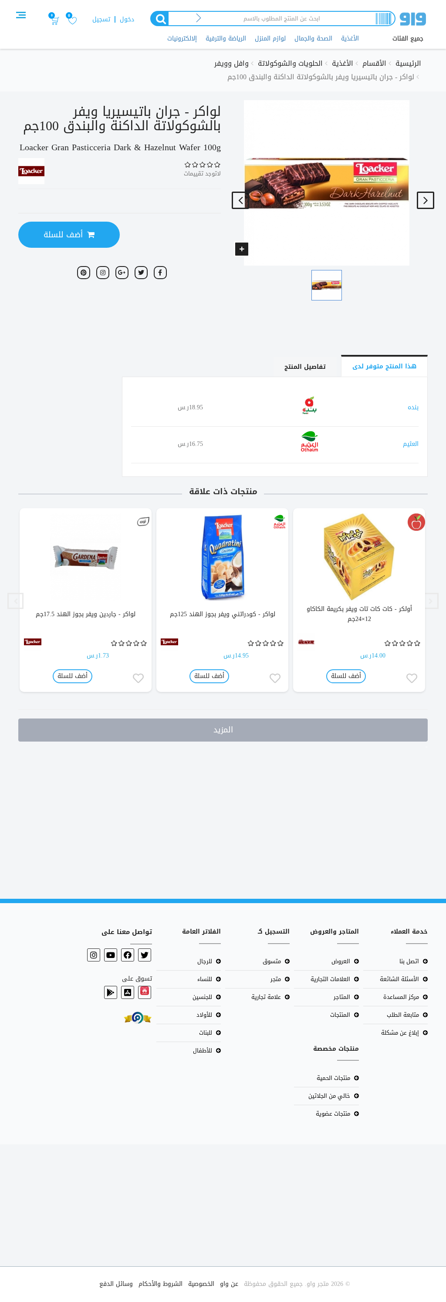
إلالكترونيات (182, 38)
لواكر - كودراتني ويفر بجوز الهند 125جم (222, 614)
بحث (159, 18)
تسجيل (101, 19)
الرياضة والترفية (226, 38)
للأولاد (204, 1014)
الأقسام (374, 63)
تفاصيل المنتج (305, 367)
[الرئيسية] (413, 21)
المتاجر (342, 997)
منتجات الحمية (333, 1078)
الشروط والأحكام (160, 1284)
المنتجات (340, 1014)
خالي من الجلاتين (329, 1095)
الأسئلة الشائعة (399, 979)
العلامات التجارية (330, 979)
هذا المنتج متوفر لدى (384, 366)
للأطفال (202, 1050)
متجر (275, 979)
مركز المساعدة (401, 997)
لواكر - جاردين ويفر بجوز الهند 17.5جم (85, 614)
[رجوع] (198, 18)
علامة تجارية (266, 997)
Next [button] (15, 601)
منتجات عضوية (333, 1113)
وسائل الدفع (116, 1284)
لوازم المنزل (270, 38)
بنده (413, 407)
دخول (127, 19)
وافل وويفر (231, 63)
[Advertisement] (223, 818)
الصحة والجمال (313, 38)
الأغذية (350, 38)
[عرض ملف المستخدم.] (416, 522)
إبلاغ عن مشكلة (400, 1032)
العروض (340, 961)
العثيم (411, 444)
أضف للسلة (63, 234)
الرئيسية (408, 63)
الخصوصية (201, 1284)
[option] (359, 601)
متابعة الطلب (403, 1014)
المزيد (223, 729)
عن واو (229, 1284)
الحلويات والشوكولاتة (290, 63)
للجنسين (202, 997)
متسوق (272, 961)
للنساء (204, 979)
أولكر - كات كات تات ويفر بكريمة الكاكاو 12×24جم (359, 614)
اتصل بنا (409, 961)
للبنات (205, 1032)
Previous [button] (430, 601)
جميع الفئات (407, 39)
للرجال (204, 961)
